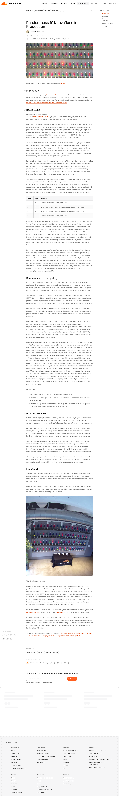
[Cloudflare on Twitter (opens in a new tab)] (43, 662)
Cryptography (39, 10)
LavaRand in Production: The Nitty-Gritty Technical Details (46, 103)
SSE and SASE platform (97, 750)
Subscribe (72, 679)
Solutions (54, 3)
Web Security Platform (97, 767)
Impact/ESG (41, 762)
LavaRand (55, 10)
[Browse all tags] (92, 10)
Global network (16, 793)
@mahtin (63, 83)
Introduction (105, 13)
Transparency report (44, 790)
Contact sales (15, 753)
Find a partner (16, 759)
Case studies (67, 756)
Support (66, 762)
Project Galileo (42, 750)
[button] (59, 536)
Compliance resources (45, 778)
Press (13, 787)
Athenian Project (43, 753)
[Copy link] (11, 638)
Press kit (14, 790)
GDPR (39, 784)
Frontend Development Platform (100, 759)
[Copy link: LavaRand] (25, 469)
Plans (13, 750)
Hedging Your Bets (107, 23)
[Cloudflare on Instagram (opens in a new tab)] (54, 662)
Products (44, 3)
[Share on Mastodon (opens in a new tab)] (3, 638)
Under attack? (16, 765)
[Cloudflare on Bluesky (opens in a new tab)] (61, 662)
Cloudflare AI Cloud (96, 753)
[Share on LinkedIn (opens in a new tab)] (11, 634)
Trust (39, 781)
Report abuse (41, 793)
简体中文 (66, 39)
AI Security (93, 756)
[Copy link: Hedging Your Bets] (25, 413)
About (13, 778)
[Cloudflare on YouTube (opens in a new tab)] (50, 662)
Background (105, 16)
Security (55, 652)
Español (58, 39)
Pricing (73, 3)
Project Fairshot (42, 759)
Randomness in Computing (106, 19)
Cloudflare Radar (69, 753)
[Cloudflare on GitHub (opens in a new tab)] (58, 662)
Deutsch (52, 39)
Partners (14, 756)
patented (60, 612)
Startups (14, 762)
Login (104, 3)
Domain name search (18, 768)
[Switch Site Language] (92, 3)
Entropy (47, 10)
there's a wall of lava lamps (56, 95)
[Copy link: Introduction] (25, 91)
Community (67, 784)
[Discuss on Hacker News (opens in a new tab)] (3, 634)
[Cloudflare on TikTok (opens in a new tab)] (68, 662)
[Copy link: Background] (25, 110)
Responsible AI (42, 787)
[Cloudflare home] (11, 3)
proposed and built (33, 612)
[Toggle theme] (96, 3)
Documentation (68, 778)
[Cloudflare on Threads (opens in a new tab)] (65, 662)
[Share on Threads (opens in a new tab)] (7, 638)
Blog (64, 768)
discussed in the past (40, 117)
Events (65, 765)
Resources (64, 3)
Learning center (68, 781)
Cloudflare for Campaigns (46, 756)
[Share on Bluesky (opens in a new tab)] (15, 634)
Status (65, 759)
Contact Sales (112, 3)
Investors (14, 784)
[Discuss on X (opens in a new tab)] (7, 634)
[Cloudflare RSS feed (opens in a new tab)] (40, 662)
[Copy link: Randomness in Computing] (25, 278)
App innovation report (71, 750)
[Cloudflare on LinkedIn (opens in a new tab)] (47, 662)
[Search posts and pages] (99, 3)
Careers (13, 781)
